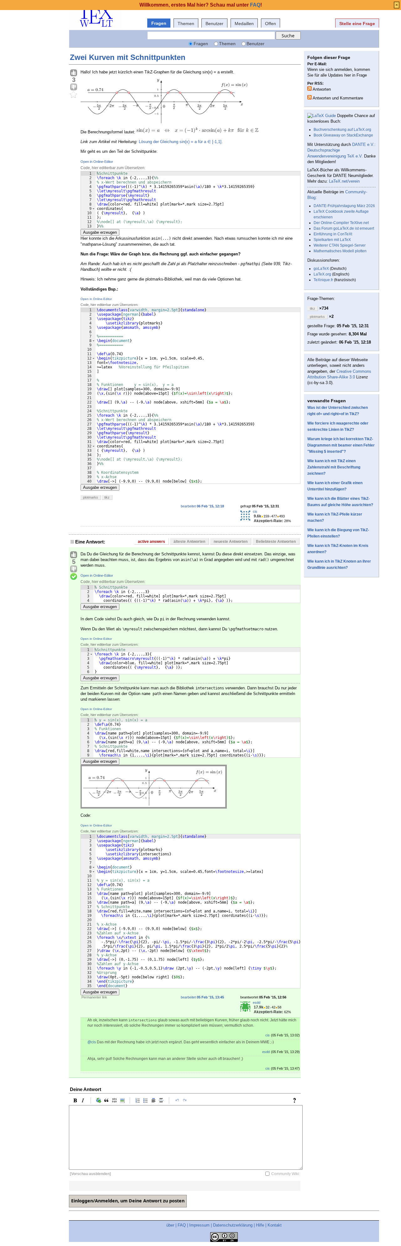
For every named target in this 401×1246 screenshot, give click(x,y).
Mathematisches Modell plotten (340, 251)
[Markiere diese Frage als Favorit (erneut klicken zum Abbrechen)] (73, 95)
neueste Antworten (230, 541)
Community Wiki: (285, 1174)
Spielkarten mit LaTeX (332, 240)
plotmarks (90, 497)
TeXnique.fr (323, 280)
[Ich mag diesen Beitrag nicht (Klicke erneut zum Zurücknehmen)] (73, 87)
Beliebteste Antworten (276, 541)
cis (255, 511)
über (170, 1225)
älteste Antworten (189, 541)
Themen (186, 23)
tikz (107, 497)
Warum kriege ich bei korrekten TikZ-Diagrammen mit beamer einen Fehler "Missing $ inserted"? (341, 445)
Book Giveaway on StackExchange (343, 135)
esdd (256, 1002)
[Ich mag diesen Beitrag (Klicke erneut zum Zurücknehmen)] (73, 73)
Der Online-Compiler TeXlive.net (341, 223)
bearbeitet (202, 506)
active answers (151, 541)
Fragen (158, 23)
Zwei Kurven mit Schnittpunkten (127, 57)
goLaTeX (321, 268)
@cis (91, 1042)
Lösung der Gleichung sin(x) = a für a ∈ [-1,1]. (181, 141)
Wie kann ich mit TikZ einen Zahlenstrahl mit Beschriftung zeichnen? (333, 467)
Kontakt (275, 1225)
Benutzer (214, 23)
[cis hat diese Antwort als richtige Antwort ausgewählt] (73, 576)
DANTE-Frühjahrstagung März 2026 (344, 206)
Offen (270, 23)
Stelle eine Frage (357, 23)
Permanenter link (94, 997)
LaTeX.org (322, 274)
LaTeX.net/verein (344, 181)
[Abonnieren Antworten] (309, 88)
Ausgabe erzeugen (100, 232)
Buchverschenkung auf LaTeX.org (342, 129)
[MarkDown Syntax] (296, 1100)
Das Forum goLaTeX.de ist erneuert (344, 228)
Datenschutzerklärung (233, 1225)
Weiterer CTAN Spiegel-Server (340, 245)
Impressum (199, 1225)
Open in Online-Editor (97, 161)
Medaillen (244, 23)
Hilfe (260, 1225)
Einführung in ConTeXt (333, 234)
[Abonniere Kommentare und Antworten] (309, 97)
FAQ (182, 1225)
